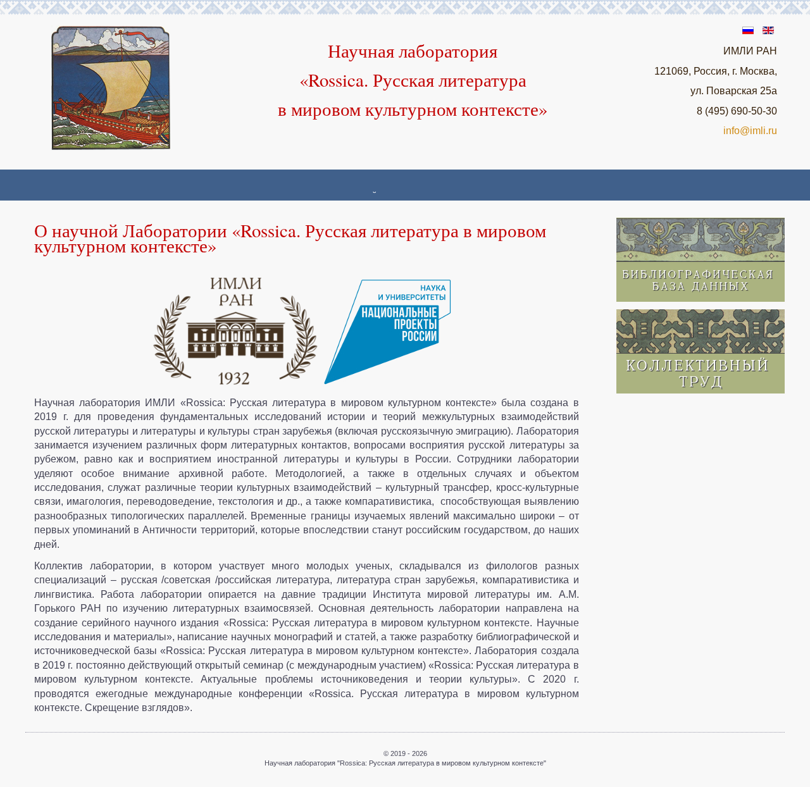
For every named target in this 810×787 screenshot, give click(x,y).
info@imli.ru (750, 130)
